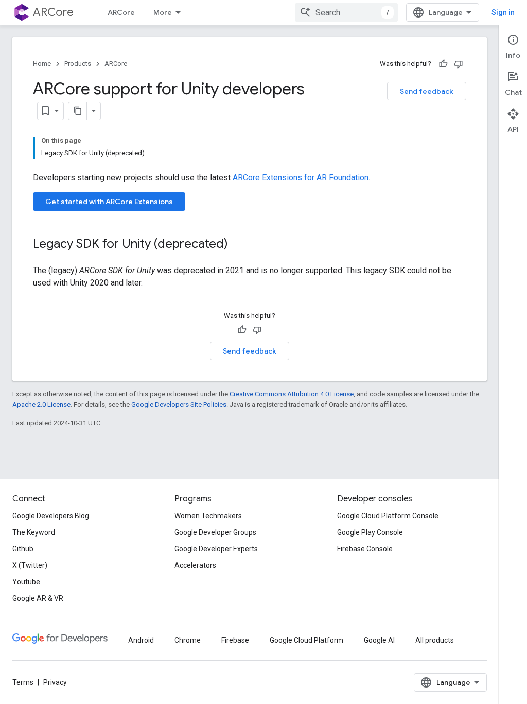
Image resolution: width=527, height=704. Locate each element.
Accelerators (195, 565)
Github (22, 549)
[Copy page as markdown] (77, 111)
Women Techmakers (208, 516)
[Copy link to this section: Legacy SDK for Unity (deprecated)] (238, 245)
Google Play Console (370, 532)
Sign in (503, 12)
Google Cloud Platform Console (387, 516)
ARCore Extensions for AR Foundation (300, 177)
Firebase (235, 640)
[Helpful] (443, 64)
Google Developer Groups (215, 532)
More (162, 12)
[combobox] (346, 12)
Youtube (26, 582)
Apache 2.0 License (41, 404)
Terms (22, 682)
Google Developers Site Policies (178, 404)
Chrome (187, 640)
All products (434, 640)
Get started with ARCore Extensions (109, 201)
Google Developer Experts (216, 549)
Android (141, 640)
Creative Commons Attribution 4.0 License (292, 394)
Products (77, 64)
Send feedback (426, 91)
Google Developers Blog (50, 516)
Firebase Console (365, 549)
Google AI (379, 640)
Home (42, 64)
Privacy (55, 682)
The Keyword (33, 532)
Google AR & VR (37, 598)
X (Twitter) (29, 565)
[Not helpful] (458, 64)
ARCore (53, 12)
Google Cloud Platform (306, 640)
